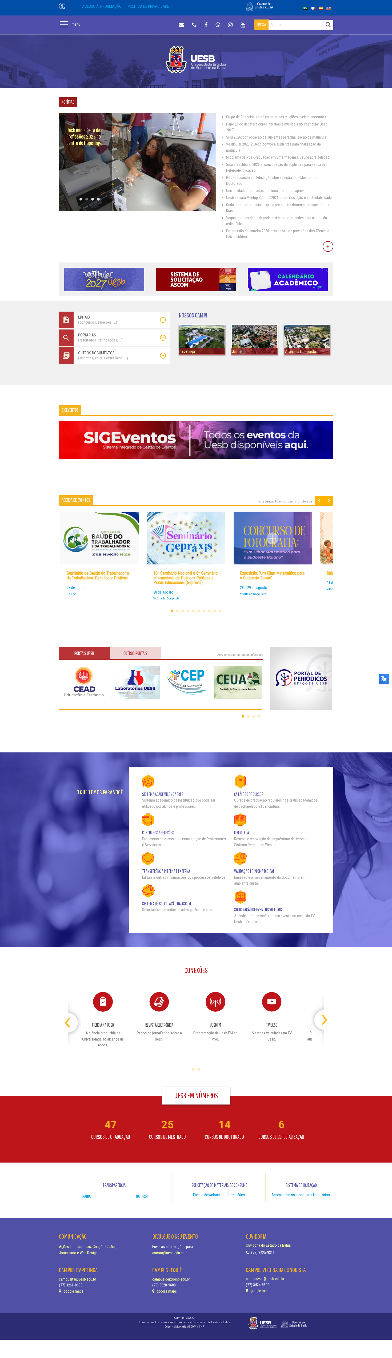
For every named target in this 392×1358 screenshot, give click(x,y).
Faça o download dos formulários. (219, 1194)
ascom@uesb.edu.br (168, 1252)
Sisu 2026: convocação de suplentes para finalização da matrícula (276, 137)
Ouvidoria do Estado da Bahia (268, 1245)
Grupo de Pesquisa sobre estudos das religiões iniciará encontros (276, 117)
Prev (319, 500)
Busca (261, 24)
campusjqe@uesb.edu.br (171, 1279)
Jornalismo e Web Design (78, 1252)
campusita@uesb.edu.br (77, 1279)
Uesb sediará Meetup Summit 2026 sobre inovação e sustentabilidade (279, 197)
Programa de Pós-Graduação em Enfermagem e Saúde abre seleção (278, 157)
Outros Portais (135, 653)
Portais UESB (84, 653)
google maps (73, 1291)
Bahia (86, 1196)
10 (220, 611)
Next (328, 500)
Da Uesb (142, 1196)
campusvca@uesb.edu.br (265, 1278)
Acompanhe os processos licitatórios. (301, 1194)
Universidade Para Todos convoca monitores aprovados (268, 191)
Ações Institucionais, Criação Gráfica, (88, 1246)
